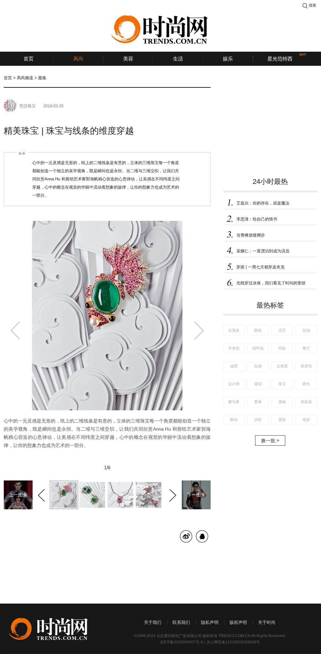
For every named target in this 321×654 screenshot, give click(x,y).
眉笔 (282, 420)
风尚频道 (25, 77)
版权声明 (238, 622)
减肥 (234, 366)
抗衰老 (233, 330)
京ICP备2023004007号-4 (181, 642)
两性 (306, 384)
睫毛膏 (233, 402)
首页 (29, 58)
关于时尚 (267, 622)
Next (172, 494)
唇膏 (258, 402)
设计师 (233, 384)
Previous (42, 494)
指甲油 (258, 348)
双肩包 (306, 366)
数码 (234, 420)
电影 (306, 420)
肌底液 (306, 402)
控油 (306, 330)
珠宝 (282, 384)
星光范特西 (279, 58)
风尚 (78, 58)
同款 (282, 348)
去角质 (282, 366)
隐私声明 (209, 622)
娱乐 (228, 58)
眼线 (258, 330)
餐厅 (306, 348)
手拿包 (233, 348)
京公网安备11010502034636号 (233, 642)
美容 (128, 58)
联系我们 (181, 622)
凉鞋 (258, 420)
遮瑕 (258, 384)
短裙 (258, 366)
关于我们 (152, 622)
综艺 (282, 330)
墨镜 (282, 402)
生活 (178, 58)
